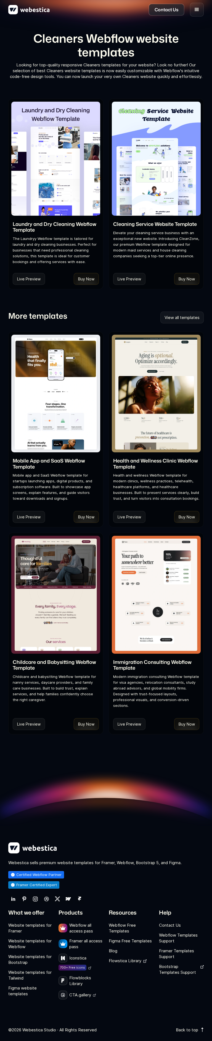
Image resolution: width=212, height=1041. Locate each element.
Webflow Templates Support (178, 937)
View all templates (182, 317)
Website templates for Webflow (30, 943)
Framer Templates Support (176, 953)
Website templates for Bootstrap (30, 959)
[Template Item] (55, 159)
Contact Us (170, 925)
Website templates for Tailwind (30, 975)
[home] (29, 9)
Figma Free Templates (130, 940)
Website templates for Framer (30, 928)
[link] (13, 899)
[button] (197, 10)
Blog (113, 950)
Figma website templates (22, 990)
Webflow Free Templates (122, 928)
